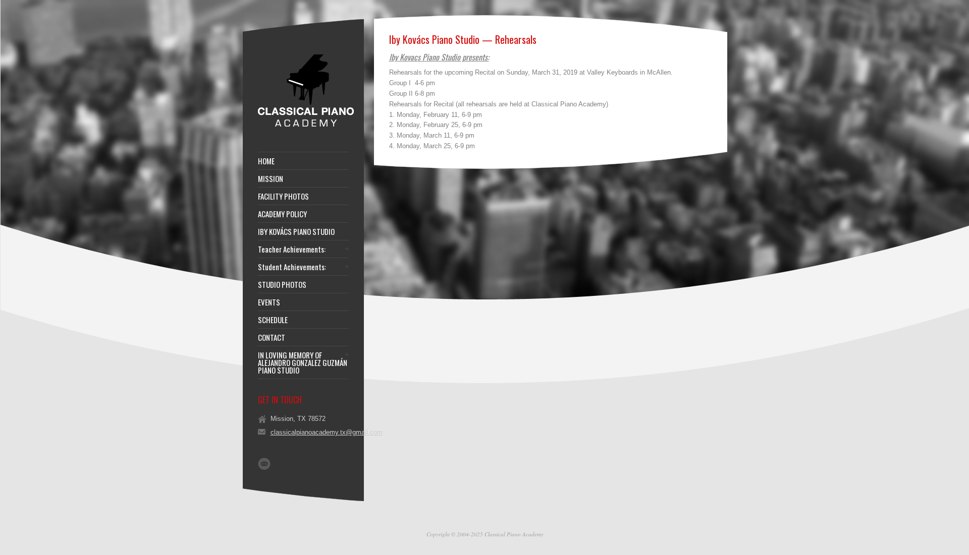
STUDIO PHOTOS (282, 284)
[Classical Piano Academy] (306, 126)
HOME (266, 161)
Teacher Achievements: (292, 249)
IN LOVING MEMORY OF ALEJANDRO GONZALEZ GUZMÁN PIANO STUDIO (302, 362)
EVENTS (269, 302)
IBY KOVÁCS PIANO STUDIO (296, 231)
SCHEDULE (273, 320)
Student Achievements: (292, 267)
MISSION (270, 178)
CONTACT (271, 337)
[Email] (264, 464)
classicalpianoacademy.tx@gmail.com (327, 432)
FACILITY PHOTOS (283, 196)
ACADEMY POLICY (282, 214)
